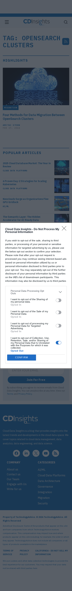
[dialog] (36, 296)
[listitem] (36, 292)
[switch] (58, 300)
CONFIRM (21, 357)
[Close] (65, 229)
